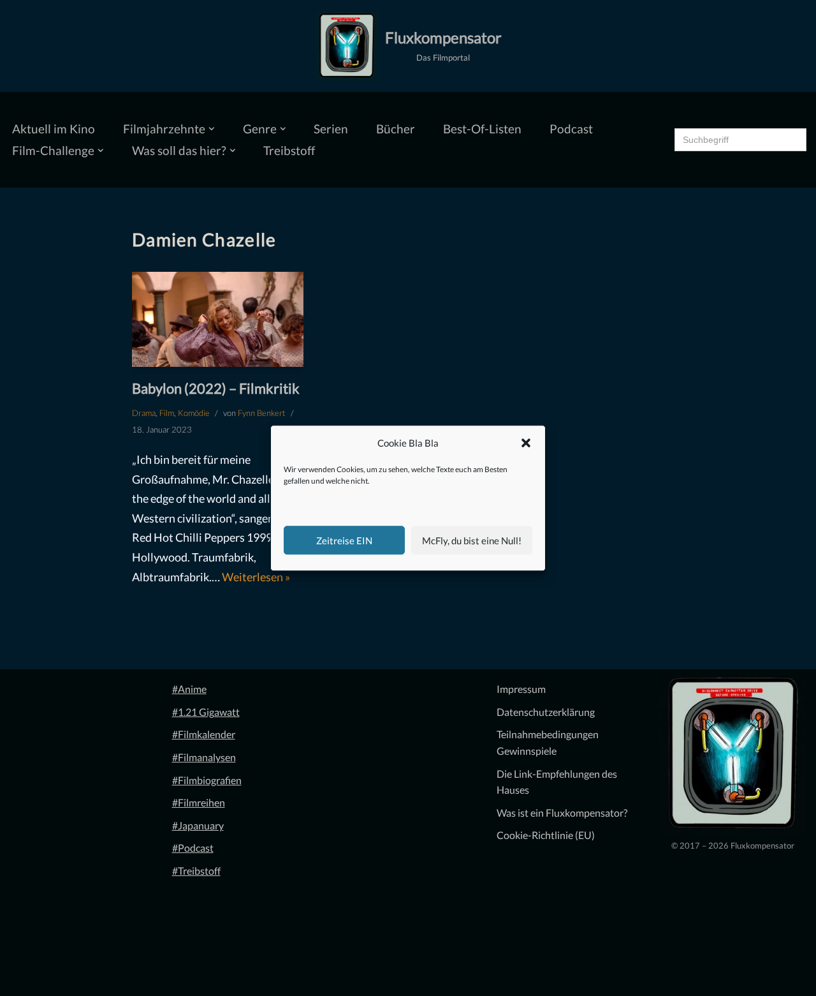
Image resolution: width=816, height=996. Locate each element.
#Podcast (193, 848)
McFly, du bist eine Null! (471, 540)
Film (166, 413)
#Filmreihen (198, 802)
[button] (526, 443)
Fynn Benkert (262, 413)
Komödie (194, 413)
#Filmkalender (203, 734)
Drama (144, 413)
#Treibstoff (196, 871)
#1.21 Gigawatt (206, 712)
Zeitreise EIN (344, 540)
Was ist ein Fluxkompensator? (562, 812)
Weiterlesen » (256, 577)
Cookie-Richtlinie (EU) (546, 835)
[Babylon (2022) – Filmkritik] (217, 320)
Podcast (571, 128)
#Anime (189, 689)
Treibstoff (289, 150)
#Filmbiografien (207, 780)
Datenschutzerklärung (546, 712)
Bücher (395, 128)
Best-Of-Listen (482, 128)
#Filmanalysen (204, 757)
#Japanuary (198, 825)
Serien (331, 128)
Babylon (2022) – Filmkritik (216, 388)
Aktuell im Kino (53, 128)
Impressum (521, 689)
